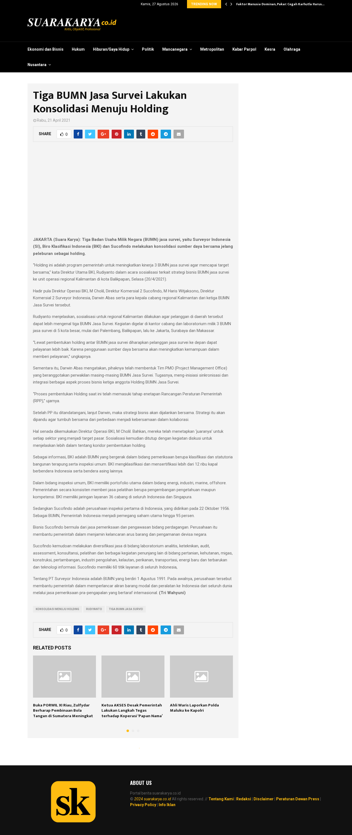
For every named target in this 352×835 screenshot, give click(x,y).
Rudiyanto (94, 609)
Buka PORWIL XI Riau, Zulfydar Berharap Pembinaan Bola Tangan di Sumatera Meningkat (63, 710)
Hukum (78, 49)
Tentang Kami (221, 799)
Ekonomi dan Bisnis (46, 49)
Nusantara (37, 64)
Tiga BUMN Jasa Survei (126, 609)
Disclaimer (264, 799)
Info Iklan (167, 805)
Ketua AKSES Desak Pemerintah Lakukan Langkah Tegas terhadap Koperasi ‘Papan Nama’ (132, 710)
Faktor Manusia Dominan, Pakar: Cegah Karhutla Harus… (280, 4)
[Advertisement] (133, 192)
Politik (148, 49)
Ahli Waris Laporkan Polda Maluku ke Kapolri (194, 708)
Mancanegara (175, 49)
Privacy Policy (143, 805)
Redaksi (243, 799)
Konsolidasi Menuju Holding (57, 609)
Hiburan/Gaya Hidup (111, 49)
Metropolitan (212, 49)
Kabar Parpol (244, 49)
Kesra (270, 49)
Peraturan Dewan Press (297, 799)
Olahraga (292, 49)
